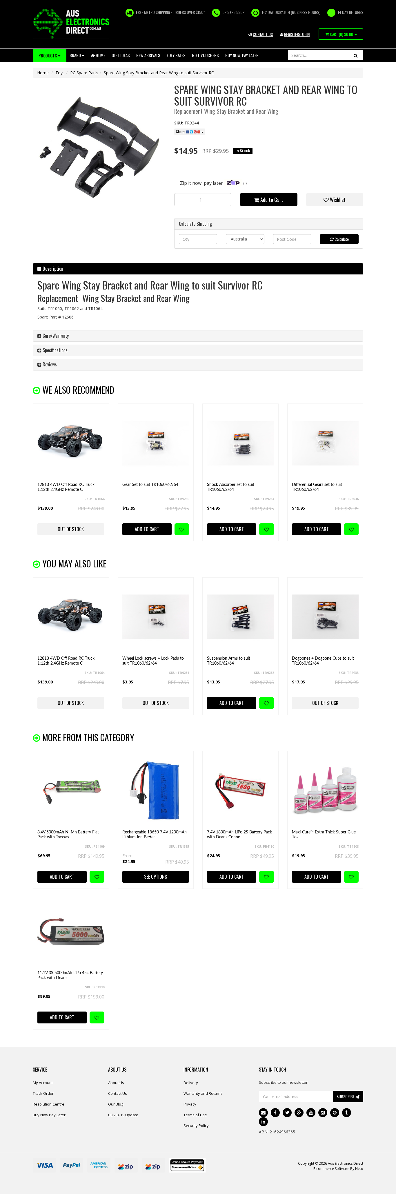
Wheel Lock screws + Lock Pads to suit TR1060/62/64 (153, 660)
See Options (155, 876)
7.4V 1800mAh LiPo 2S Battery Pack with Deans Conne (239, 834)
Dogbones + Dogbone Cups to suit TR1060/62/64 (323, 660)
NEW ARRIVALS (148, 55)
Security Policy (196, 1125)
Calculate (341, 239)
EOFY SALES (176, 55)
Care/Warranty (55, 335)
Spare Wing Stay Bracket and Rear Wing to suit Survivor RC (159, 72)
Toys (60, 72)
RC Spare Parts (84, 72)
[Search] (355, 55)
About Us (116, 1082)
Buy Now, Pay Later (242, 55)
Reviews (49, 364)
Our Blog (115, 1104)
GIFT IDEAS (121, 55)
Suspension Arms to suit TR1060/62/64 (228, 660)
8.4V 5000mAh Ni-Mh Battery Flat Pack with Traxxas (68, 834)
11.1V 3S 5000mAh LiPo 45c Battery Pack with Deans (70, 975)
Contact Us (117, 1093)
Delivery (191, 1082)
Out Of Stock (71, 529)
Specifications (54, 350)
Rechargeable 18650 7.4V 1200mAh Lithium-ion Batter (154, 834)
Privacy (190, 1104)
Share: (181, 131)
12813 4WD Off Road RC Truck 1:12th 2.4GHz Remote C (66, 487)
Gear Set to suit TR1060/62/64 (150, 485)
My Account (43, 1082)
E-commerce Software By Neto (338, 1168)
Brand (76, 55)
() (341, 34)
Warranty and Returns (203, 1093)
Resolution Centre (48, 1104)
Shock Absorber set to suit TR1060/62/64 (230, 487)
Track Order (43, 1093)
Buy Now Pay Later (49, 1114)
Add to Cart (271, 199)
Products (48, 55)
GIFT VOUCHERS (205, 55)
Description (52, 268)
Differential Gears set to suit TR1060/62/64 (317, 487)
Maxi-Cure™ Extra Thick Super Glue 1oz (324, 834)
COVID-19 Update (123, 1114)
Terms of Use (195, 1114)
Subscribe (346, 1096)
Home (100, 55)
